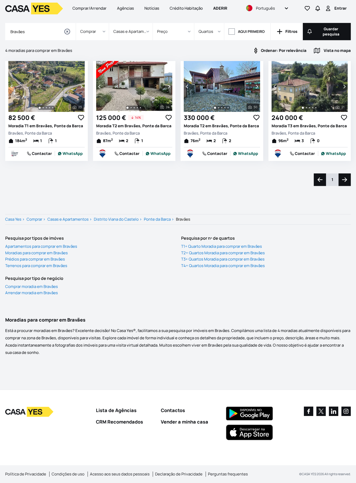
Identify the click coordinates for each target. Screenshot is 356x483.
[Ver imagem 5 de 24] (140, 107)
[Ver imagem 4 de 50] (224, 107)
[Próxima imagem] (81, 87)
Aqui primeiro (251, 31)
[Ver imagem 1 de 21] (303, 108)
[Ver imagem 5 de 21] (315, 107)
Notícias (151, 8)
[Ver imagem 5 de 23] (52, 107)
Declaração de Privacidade (178, 474)
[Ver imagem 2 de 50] (218, 107)
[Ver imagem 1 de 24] (127, 108)
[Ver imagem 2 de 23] (43, 107)
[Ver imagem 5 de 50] (228, 107)
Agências (125, 8)
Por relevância (283, 50)
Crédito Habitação (186, 8)
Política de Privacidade (25, 474)
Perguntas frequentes (228, 474)
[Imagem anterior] (12, 87)
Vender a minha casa (184, 422)
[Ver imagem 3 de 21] (309, 107)
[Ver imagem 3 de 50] (221, 107)
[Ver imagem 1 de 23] (40, 108)
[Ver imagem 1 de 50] (215, 108)
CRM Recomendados (119, 422)
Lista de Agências (116, 410)
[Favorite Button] (81, 117)
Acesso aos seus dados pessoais (120, 474)
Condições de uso (68, 474)
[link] (70, 153)
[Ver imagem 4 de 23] (49, 107)
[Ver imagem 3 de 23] (46, 107)
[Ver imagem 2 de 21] (306, 107)
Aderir (220, 8)
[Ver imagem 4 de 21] (312, 107)
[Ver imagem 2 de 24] (131, 107)
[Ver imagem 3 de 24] (134, 107)
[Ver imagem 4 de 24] (137, 107)
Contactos (173, 410)
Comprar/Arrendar (89, 8)
